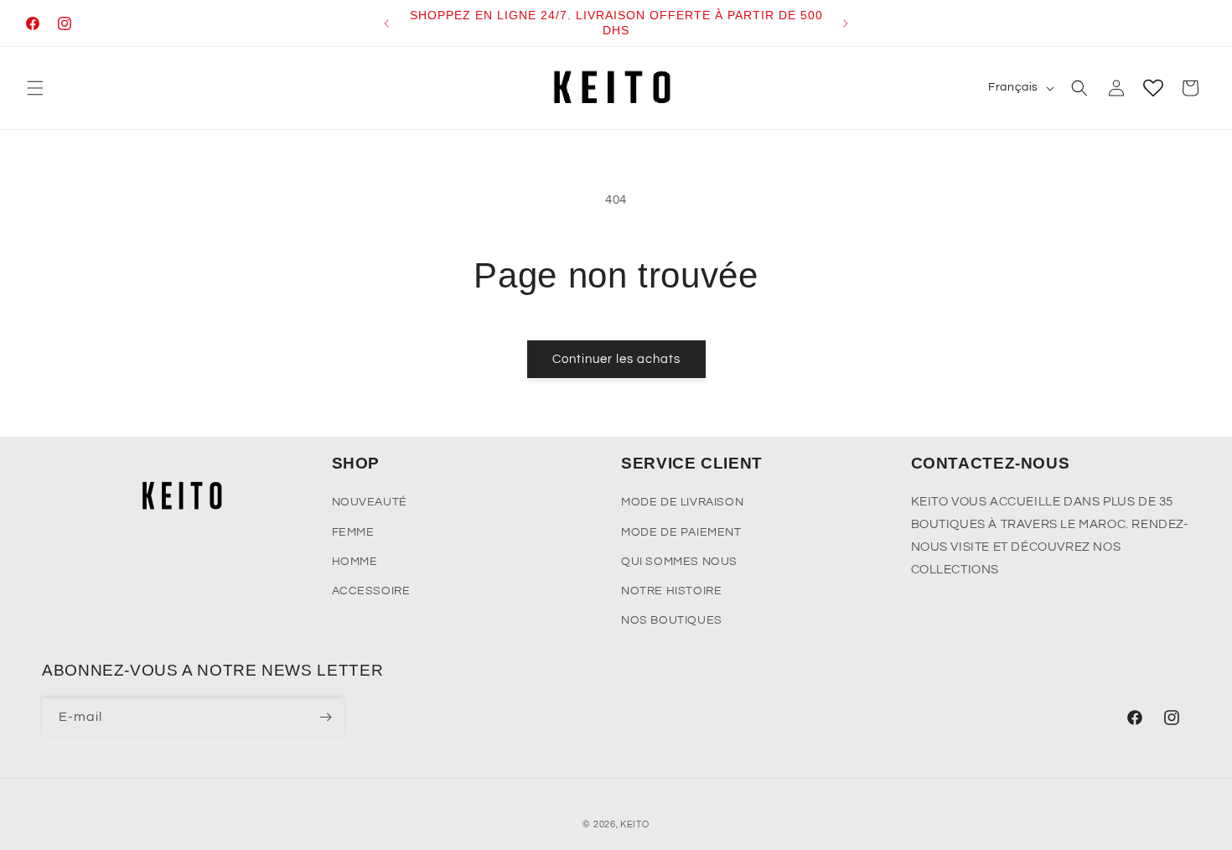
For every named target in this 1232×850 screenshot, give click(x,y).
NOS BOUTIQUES (671, 620)
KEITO (635, 824)
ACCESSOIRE (371, 591)
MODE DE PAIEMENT (681, 532)
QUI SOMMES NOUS (679, 562)
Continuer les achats (616, 359)
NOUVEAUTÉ (369, 502)
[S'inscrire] (325, 717)
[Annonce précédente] (386, 23)
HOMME (355, 562)
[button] (35, 88)
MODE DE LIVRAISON (682, 502)
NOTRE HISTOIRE (671, 591)
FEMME (353, 532)
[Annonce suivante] (845, 23)
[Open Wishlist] (1153, 88)
